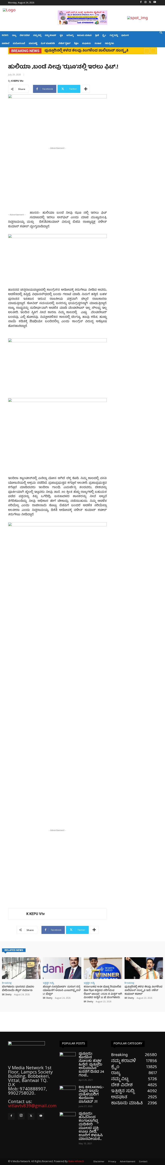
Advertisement (127, 1162)
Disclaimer (98, 1162)
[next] (153, 50)
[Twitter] (150, 2)
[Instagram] (145, 2)
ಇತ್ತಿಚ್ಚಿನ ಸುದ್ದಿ (48, 983)
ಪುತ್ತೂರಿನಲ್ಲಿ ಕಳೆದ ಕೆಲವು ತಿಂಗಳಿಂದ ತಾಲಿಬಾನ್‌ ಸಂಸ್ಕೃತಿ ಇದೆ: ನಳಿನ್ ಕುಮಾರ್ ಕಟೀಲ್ (143, 990)
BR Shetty (6, 994)
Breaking (6, 983)
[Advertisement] (57, 178)
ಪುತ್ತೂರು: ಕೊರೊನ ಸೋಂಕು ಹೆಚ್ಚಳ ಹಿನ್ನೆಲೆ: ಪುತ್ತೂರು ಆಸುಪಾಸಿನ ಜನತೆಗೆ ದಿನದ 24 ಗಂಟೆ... (91, 1065)
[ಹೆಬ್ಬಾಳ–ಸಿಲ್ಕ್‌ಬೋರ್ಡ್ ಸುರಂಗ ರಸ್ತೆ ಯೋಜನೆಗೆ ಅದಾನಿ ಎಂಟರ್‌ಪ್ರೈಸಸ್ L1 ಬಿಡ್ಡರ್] (62, 968)
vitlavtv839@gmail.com (32, 1105)
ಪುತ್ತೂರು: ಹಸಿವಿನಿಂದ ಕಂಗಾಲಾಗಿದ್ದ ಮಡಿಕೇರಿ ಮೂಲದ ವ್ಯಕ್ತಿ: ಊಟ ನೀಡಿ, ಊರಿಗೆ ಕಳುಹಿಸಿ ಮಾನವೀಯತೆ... (91, 1126)
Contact (143, 1162)
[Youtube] (154, 2)
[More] (85, 89)
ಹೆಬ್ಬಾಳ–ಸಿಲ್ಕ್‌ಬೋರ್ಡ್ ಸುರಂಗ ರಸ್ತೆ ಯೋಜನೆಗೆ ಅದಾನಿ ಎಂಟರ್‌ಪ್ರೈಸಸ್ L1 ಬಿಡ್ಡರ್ (61, 990)
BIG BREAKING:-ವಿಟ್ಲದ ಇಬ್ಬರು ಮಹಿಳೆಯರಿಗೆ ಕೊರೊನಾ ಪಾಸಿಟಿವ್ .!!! (91, 1094)
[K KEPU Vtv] (17, 914)
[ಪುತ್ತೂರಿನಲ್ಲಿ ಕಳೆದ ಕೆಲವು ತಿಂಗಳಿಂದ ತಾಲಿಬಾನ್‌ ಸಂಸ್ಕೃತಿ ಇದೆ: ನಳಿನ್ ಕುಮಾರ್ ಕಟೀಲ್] (144, 968)
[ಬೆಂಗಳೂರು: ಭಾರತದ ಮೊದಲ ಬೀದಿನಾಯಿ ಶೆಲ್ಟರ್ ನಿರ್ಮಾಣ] (21, 968)
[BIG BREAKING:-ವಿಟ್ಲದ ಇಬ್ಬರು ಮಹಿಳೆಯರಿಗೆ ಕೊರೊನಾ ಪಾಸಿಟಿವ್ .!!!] (68, 1091)
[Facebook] (141, 2)
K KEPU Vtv (17, 80)
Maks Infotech (76, 1161)
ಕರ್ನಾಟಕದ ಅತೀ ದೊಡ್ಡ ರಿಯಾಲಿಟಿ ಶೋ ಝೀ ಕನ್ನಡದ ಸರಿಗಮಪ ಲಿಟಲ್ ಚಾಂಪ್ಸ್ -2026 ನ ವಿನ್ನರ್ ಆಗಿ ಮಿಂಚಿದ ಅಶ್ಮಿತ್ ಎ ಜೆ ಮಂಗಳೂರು (103, 992)
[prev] (146, 50)
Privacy (112, 1162)
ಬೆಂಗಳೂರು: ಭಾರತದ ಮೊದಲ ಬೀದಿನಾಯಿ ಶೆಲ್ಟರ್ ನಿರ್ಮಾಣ (18, 989)
